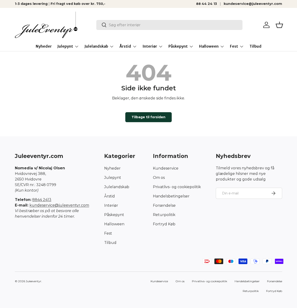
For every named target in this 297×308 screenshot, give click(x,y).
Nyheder (44, 46)
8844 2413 (41, 199)
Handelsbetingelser (171, 196)
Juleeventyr (33, 281)
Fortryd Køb (164, 224)
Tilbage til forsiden (148, 117)
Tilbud (255, 46)
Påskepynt (178, 46)
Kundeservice (165, 168)
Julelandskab (96, 46)
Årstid (125, 46)
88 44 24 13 (206, 4)
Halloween (209, 46)
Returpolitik (164, 214)
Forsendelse (164, 205)
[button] (279, 25)
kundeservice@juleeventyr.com (253, 4)
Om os (159, 177)
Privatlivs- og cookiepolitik (177, 186)
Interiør (149, 46)
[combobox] (169, 25)
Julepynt (65, 46)
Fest (234, 46)
